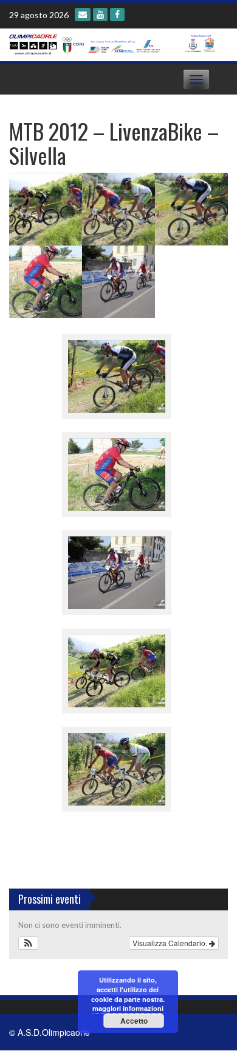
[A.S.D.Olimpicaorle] (114, 44)
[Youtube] (100, 14)
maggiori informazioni (127, 1008)
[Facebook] (117, 14)
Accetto (134, 1020)
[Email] (83, 14)
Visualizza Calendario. (170, 943)
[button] (28, 943)
